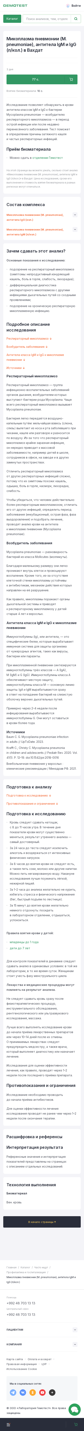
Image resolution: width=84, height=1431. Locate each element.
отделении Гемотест (47, 157)
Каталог (12, 18)
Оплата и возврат (39, 1359)
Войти (76, 5)
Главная (12, 1267)
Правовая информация (22, 1364)
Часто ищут (41, 1267)
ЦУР (44, 1364)
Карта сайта (15, 1359)
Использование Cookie (22, 1369)
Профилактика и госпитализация (26, 1272)
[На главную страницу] (15, 5)
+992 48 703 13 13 (21, 1303)
